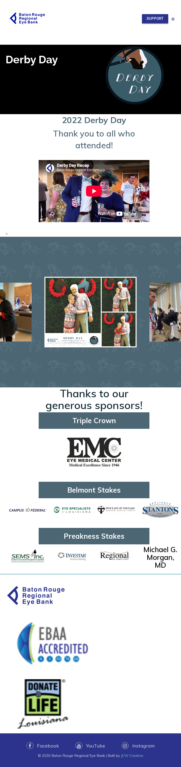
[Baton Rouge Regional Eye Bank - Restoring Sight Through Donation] (27, 18)
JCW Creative (132, 755)
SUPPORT (155, 18)
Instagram (142, 746)
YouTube (93, 746)
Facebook (46, 746)
